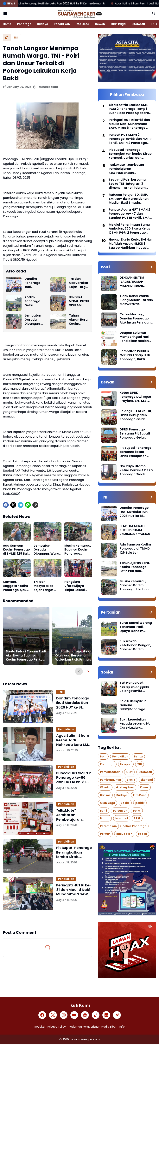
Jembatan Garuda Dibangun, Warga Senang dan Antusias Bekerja (33, 320)
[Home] (7, 37)
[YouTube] (74, 1015)
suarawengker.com (87, 1039)
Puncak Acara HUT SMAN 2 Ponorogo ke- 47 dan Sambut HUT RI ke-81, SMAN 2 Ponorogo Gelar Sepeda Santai (130, 214)
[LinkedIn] (106, 1015)
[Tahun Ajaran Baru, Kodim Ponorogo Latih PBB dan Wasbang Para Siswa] (58, 321)
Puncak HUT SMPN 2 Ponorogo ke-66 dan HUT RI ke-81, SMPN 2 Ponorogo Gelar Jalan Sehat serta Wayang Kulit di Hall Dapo (73, 777)
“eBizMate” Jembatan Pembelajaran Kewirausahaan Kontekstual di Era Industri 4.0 (72, 815)
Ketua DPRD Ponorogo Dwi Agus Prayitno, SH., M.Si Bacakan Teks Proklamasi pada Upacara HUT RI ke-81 (135, 397)
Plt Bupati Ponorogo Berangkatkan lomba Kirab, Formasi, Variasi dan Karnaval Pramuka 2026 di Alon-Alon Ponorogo (74, 852)
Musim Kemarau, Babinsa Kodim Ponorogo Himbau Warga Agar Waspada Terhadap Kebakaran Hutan (77, 550)
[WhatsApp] (28, 505)
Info (122, 1027)
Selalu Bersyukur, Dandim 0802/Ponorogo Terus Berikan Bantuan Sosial (133, 705)
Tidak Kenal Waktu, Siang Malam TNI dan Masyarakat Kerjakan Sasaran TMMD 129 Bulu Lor (136, 300)
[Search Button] (154, 13)
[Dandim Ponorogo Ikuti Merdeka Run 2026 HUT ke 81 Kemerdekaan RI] (14, 284)
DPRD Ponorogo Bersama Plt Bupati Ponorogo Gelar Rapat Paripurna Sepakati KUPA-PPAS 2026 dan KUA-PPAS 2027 (136, 434)
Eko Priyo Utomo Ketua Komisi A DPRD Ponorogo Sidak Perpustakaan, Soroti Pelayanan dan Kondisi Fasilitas (136, 470)
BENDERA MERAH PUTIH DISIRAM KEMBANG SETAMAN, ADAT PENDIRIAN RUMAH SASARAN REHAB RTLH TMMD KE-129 (79, 301)
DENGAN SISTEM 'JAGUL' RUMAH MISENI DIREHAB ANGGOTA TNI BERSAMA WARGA (133, 282)
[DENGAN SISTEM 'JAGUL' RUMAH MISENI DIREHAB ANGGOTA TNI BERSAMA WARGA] (109, 283)
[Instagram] (63, 1015)
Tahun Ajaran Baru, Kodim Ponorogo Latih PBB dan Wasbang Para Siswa (78, 320)
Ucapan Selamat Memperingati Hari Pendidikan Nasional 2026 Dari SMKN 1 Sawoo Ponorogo (136, 337)
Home (7, 24)
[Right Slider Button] (155, 24)
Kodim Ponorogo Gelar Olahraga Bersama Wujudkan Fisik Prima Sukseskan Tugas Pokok (32, 301)
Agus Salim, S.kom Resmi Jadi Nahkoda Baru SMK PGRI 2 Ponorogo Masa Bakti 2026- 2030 (73, 740)
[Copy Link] (35, 505)
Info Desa (82, 24)
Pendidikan (62, 24)
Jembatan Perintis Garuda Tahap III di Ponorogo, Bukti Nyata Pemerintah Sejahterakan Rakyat (135, 355)
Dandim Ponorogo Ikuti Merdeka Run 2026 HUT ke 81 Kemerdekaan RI (33, 283)
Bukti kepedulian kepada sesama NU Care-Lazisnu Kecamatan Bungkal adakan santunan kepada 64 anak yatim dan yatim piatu (136, 724)
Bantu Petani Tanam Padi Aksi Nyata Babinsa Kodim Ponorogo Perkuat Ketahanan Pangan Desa (26, 656)
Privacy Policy (57, 1027)
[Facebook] (6, 505)
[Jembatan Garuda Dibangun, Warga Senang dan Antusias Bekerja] (14, 321)
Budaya (42, 24)
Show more (47, 920)
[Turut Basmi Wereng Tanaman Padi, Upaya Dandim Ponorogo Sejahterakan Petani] (109, 628)
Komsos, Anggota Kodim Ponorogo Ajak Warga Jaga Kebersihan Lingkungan (15, 586)
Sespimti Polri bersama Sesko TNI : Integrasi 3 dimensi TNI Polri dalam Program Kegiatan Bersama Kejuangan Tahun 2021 (130, 184)
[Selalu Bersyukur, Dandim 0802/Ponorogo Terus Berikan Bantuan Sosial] (109, 707)
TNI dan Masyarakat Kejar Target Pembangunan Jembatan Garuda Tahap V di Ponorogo (79, 283)
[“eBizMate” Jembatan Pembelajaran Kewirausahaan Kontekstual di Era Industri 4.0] (28, 818)
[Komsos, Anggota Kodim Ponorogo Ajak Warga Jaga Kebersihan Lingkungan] (17, 568)
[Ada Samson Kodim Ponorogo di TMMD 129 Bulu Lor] (17, 531)
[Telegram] (20, 505)
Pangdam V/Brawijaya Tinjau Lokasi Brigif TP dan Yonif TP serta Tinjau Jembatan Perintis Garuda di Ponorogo (77, 586)
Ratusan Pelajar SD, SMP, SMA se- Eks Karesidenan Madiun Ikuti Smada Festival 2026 (129, 199)
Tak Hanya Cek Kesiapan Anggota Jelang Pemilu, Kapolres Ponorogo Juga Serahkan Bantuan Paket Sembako (135, 687)
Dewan (100, 24)
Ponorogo (24, 24)
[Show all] (151, 267)
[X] (13, 505)
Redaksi (40, 1027)
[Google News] (85, 1015)
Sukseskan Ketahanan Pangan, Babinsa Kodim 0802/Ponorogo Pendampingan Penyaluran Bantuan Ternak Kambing (136, 645)
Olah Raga (118, 24)
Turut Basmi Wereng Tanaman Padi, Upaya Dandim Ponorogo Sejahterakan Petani (136, 627)
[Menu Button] (5, 13)
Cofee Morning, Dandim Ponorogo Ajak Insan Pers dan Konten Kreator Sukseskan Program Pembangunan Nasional (135, 318)
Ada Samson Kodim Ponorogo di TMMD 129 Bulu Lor (16, 550)
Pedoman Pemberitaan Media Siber (93, 1027)
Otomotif (138, 24)
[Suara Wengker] (79, 14)
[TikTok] (95, 1015)
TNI (60, 692)
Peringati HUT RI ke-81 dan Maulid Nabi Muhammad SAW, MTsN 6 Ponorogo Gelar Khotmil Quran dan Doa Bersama (73, 889)
